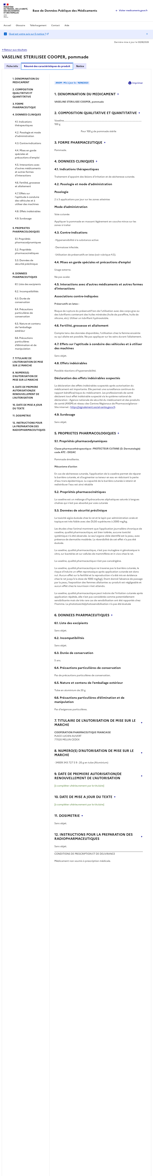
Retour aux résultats (15, 50)
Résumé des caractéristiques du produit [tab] (47, 66)
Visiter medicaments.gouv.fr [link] (133, 10)
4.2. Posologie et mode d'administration (28, 134)
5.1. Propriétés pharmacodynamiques (28, 240)
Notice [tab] (80, 66)
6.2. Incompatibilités (26, 291)
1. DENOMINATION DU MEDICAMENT (26, 80)
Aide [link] (67, 25)
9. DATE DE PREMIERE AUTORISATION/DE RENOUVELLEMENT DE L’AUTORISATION (26, 392)
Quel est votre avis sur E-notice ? (27, 34)
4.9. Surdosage (23, 218)
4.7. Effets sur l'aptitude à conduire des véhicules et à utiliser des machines (27, 199)
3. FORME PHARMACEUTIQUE (24, 105)
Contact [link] (55, 25)
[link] (65, 11)
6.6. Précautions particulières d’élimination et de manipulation (25, 343)
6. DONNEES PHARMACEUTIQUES (25, 275)
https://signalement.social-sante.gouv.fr (92, 407)
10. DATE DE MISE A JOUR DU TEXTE (27, 406)
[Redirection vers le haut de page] (118, 94)
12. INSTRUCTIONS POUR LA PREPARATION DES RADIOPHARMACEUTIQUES (29, 426)
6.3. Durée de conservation (22, 300)
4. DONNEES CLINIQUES (27, 114)
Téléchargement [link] (38, 25)
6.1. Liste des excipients (28, 284)
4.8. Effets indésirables (27, 211)
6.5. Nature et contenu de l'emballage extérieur (28, 327)
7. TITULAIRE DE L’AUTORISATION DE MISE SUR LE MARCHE (28, 361)
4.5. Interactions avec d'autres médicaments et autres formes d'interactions (28, 170)
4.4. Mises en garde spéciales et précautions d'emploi (27, 154)
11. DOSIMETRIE (22, 415)
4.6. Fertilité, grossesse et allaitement (27, 184)
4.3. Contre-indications (28, 143)
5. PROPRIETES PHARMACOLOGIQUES (26, 229)
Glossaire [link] (20, 25)
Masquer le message (147, 34)
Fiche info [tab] (12, 66)
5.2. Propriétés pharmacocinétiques (27, 251)
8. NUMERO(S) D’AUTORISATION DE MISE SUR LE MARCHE (25, 376)
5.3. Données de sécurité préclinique (26, 262)
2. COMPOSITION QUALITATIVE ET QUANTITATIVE (23, 93)
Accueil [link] (7, 25)
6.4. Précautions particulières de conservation (24, 312)
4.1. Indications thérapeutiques (24, 123)
